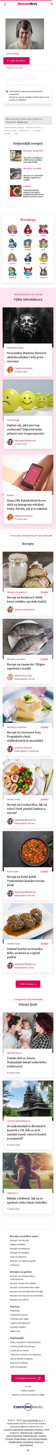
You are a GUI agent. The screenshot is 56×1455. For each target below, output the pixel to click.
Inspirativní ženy (15, 347)
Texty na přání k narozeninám (25, 1342)
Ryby (28, 263)
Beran (43, 235)
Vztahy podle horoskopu (22, 1346)
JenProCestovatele (37, 1439)
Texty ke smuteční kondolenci (25, 1354)
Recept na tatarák (19, 1240)
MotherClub (26, 1432)
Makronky (15, 1331)
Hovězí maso (13, 799)
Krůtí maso (12, 871)
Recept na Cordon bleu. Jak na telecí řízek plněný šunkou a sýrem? (27, 809)
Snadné (44, 592)
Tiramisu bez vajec (19, 1318)
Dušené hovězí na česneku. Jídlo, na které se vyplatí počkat (25, 953)
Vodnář (28, 249)
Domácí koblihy (18, 1327)
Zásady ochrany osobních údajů (28, 1394)
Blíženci (12, 277)
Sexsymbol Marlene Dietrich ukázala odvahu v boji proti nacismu (26, 357)
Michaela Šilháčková (25, 440)
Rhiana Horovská (23, 675)
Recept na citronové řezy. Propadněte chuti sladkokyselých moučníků (25, 736)
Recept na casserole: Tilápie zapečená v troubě (33, 177)
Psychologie (13, 420)
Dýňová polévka (18, 1367)
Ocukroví (38, 1442)
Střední (44, 799)
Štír (12, 249)
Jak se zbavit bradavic (21, 1358)
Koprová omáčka (19, 1362)
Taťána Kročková (23, 368)
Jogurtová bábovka (20, 1323)
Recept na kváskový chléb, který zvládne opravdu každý (32, 160)
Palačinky (15, 1310)
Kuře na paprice (18, 1256)
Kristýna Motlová (23, 747)
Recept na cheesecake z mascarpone (22, 1278)
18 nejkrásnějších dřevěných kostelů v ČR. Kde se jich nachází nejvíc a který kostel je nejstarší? (26, 1132)
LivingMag (28, 1442)
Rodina (10, 495)
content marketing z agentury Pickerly (23, 1429)
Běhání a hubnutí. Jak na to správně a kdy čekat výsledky (27, 1200)
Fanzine (9, 1439)
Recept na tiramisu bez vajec (25, 1287)
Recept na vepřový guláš (22, 1260)
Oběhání (38, 1432)
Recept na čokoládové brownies (26, 1291)
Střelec (43, 263)
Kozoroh (43, 277)
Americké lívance (19, 1314)
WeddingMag (15, 1442)
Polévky (27, 186)
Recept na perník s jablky (23, 1283)
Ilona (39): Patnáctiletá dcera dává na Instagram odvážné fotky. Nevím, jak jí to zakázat (27, 504)
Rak (43, 249)
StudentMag (20, 1439)
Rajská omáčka (18, 1244)
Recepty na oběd (32, 168)
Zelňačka (14, 1265)
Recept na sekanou (20, 1248)
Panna (12, 263)
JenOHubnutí (26, 1445)
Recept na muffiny (19, 1299)
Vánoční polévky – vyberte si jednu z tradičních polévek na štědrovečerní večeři (33, 193)
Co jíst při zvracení (19, 1350)
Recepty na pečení (33, 150)
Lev (12, 235)
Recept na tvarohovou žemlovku (26, 1295)
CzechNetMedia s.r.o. (32, 1420)
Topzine (42, 1435)
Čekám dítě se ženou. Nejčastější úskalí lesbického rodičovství (26, 1062)
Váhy (28, 235)
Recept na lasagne (19, 1252)
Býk (28, 277)
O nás (28, 1386)
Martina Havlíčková (25, 609)
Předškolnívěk (30, 1435)
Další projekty (28, 1390)
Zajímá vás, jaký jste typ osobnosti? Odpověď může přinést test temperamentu (25, 429)
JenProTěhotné (14, 1435)
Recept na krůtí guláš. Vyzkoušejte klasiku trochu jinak (26, 881)
